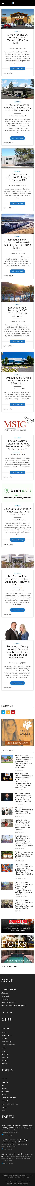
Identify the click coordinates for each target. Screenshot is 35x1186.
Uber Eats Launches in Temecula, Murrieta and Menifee (17, 512)
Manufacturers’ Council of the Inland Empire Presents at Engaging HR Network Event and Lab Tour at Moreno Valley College (24, 888)
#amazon (12, 1158)
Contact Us (5, 996)
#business (5, 1146)
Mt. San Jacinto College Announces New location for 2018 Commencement (17, 445)
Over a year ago (8, 1135)
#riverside (12, 1146)
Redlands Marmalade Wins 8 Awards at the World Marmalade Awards (24, 855)
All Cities (5, 1028)
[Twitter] (3, 712)
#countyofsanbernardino (9, 1132)
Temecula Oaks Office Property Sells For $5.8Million (17, 381)
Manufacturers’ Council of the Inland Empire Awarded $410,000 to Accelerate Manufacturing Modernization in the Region (24, 870)
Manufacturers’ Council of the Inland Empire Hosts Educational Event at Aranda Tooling (24, 904)
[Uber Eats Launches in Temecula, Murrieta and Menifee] (17, 493)
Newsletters (5, 999)
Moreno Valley (6, 1041)
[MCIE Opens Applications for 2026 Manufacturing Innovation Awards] (7, 811)
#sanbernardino (21, 1158)
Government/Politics (8, 1098)
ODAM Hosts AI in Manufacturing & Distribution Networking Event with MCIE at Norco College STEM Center (24, 841)
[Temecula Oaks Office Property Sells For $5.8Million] (17, 362)
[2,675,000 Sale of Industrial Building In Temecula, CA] (17, 158)
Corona (3, 1051)
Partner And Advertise (11, 1182)
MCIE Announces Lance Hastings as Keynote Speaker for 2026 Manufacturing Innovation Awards (23, 797)
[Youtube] (13, 712)
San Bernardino (6, 1035)
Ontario (4, 1048)
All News (4, 1088)
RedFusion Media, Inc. (19, 1175)
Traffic (3, 1110)
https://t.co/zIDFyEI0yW (24, 1128)
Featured (4, 1101)
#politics (15, 1130)
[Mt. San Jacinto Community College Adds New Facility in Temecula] (17, 560)
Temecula (4, 1057)
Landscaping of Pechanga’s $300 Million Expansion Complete (17, 311)
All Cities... (4, 1063)
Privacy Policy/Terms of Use (20, 1177)
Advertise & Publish (8, 1002)
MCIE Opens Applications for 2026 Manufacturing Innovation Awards (24, 811)
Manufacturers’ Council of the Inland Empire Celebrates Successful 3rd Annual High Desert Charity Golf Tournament (24, 761)
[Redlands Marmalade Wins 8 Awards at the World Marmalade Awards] (7, 855)
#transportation (6, 1160)
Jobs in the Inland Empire (14, 1183)
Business (17, 31)
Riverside (4, 1032)
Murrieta (4, 1060)
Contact (25, 1183)
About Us (4, 993)
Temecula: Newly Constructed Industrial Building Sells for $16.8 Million (17, 243)
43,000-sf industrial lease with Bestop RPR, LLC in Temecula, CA (17, 108)
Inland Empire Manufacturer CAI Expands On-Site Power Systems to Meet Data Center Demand (22, 825)
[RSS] (8, 712)
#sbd (29, 1158)
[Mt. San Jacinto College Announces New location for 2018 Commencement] (17, 425)
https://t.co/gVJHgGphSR (12, 1156)
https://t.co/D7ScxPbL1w (10, 1144)
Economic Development (9, 1104)
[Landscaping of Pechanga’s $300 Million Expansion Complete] (17, 292)
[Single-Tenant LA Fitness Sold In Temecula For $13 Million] (17, 19)
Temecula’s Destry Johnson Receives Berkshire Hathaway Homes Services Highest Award (18, 652)
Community (17, 304)
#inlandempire (6, 1130)
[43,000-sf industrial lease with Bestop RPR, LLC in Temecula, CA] (17, 89)
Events (3, 1094)
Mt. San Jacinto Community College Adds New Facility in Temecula (17, 580)
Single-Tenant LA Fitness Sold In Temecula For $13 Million (17, 39)
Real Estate (5, 1107)
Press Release (9, 73)
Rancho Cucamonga (8, 1045)
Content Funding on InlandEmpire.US (13, 1005)
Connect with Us (25, 1182)
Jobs (2, 1085)
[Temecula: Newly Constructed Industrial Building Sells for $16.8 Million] (17, 224)
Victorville (4, 1054)
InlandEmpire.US (8, 989)
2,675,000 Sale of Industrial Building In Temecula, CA (17, 177)
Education (17, 438)
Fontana (4, 1038)
